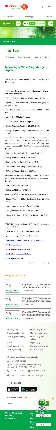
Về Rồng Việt (12, 329)
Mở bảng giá (30, 17)
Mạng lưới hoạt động (18, 375)
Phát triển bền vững (38, 333)
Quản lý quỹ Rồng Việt (16, 336)
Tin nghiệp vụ (9, 42)
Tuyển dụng (35, 342)
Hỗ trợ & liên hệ (36, 350)
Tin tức (10, 342)
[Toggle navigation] (49, 7)
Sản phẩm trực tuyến (39, 346)
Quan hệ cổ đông (14, 350)
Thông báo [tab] (10, 57)
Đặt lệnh (49, 17)
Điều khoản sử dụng (12, 419)
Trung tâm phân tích (15, 333)
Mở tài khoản (9, 17)
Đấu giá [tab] (38, 57)
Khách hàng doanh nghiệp (38, 337)
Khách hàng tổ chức (38, 329)
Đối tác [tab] (47, 57)
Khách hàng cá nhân (15, 346)
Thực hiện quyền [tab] (24, 57)
